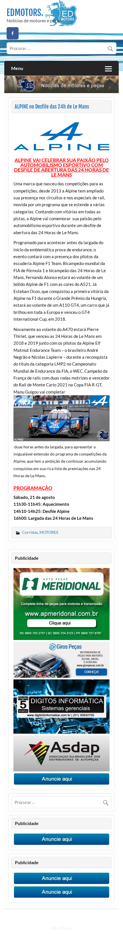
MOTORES (48, 532)
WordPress (61, 928)
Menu (17, 68)
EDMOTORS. (25, 12)
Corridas (30, 532)
